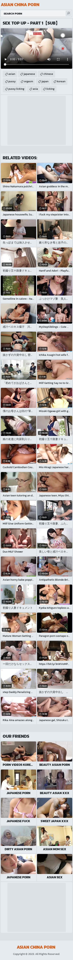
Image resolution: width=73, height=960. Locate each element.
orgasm (28, 81)
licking (50, 89)
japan (44, 81)
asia (35, 89)
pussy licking (16, 89)
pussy (12, 81)
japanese (29, 74)
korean (61, 81)
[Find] (68, 13)
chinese (48, 74)
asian (11, 74)
